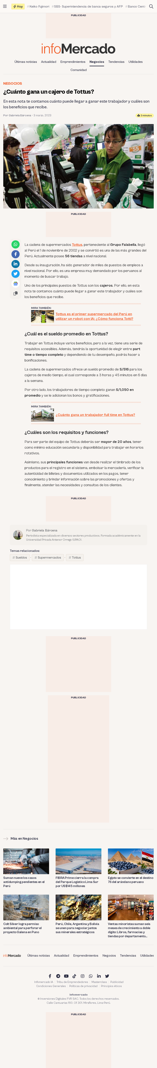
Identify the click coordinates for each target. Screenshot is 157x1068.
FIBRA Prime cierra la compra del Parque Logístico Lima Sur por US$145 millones (77, 882)
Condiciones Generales (51, 986)
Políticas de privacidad (83, 986)
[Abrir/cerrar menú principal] (5, 6)
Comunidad (79, 70)
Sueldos (21, 557)
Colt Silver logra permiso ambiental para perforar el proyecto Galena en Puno (22, 928)
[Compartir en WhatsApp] (15, 244)
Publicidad (116, 982)
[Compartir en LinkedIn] (15, 264)
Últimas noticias (26, 62)
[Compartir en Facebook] (15, 254)
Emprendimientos (72, 62)
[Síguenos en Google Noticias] (15, 283)
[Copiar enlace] (15, 293)
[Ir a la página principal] (78, 48)
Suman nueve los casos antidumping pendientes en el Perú (24, 882)
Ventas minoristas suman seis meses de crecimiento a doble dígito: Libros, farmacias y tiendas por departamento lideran (129, 930)
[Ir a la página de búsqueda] (151, 6)
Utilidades (136, 62)
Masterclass (99, 982)
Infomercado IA (43, 982)
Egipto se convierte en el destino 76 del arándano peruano (130, 880)
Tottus (77, 245)
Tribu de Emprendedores (72, 982)
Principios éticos (111, 986)
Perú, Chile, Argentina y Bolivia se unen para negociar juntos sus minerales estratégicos (77, 928)
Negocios (97, 62)
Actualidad (48, 62)
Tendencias (116, 62)
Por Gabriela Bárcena (17, 115)
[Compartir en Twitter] (15, 274)
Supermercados (49, 557)
